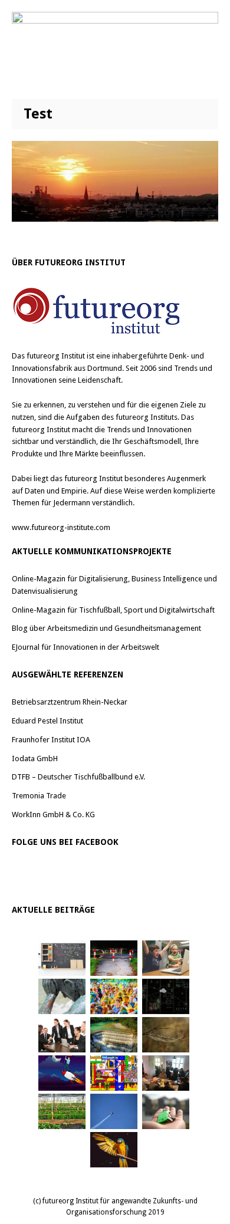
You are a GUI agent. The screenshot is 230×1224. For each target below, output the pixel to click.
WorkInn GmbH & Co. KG (53, 814)
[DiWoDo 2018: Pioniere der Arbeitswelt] (165, 1073)
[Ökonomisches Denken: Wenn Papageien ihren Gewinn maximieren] (113, 1149)
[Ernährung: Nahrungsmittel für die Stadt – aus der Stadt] (62, 1111)
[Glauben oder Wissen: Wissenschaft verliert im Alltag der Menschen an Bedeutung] (62, 996)
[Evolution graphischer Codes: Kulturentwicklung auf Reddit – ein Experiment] (113, 1073)
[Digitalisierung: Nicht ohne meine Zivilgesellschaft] (113, 996)
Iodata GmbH (35, 758)
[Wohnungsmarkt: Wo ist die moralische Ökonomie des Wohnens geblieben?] (165, 1111)
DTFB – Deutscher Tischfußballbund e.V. (78, 776)
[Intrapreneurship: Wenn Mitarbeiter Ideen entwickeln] (62, 1073)
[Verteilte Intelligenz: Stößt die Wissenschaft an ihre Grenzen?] (165, 996)
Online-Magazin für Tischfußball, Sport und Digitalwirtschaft (113, 610)
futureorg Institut (56, 355)
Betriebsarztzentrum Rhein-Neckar (69, 701)
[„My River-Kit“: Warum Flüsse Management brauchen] (113, 1034)
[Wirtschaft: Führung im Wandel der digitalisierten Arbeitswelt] (113, 1111)
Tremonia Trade (39, 795)
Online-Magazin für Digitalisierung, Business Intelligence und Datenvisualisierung (114, 584)
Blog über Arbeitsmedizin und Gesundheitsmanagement (106, 628)
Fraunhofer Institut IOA (51, 739)
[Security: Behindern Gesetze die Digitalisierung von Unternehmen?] (113, 958)
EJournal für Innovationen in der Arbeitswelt (85, 647)
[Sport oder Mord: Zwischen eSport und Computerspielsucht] (165, 958)
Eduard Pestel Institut (47, 720)
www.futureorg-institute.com (61, 527)
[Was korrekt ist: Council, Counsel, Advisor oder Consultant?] (62, 1034)
